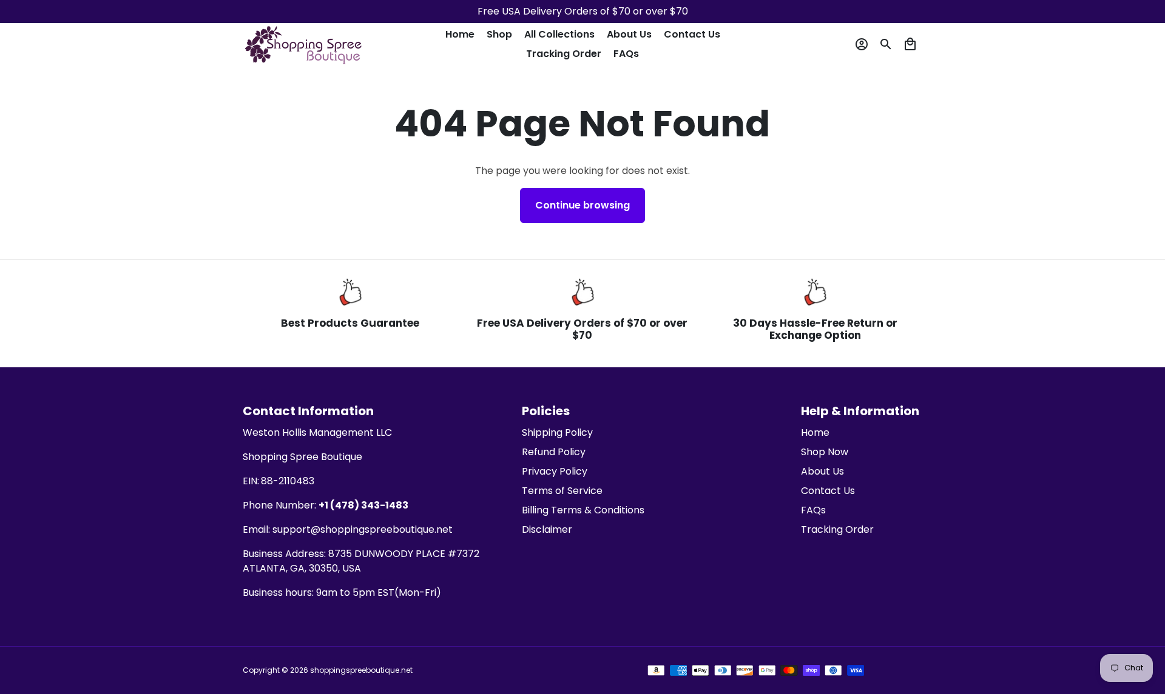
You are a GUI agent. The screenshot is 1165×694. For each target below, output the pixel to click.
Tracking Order (563, 54)
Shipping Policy (557, 432)
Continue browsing (582, 205)
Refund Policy (554, 452)
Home (459, 34)
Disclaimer (547, 529)
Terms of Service (562, 491)
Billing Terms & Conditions (583, 510)
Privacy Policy (554, 471)
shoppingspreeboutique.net (361, 670)
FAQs (626, 54)
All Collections (559, 34)
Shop (499, 34)
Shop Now (824, 452)
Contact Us (692, 34)
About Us (629, 34)
